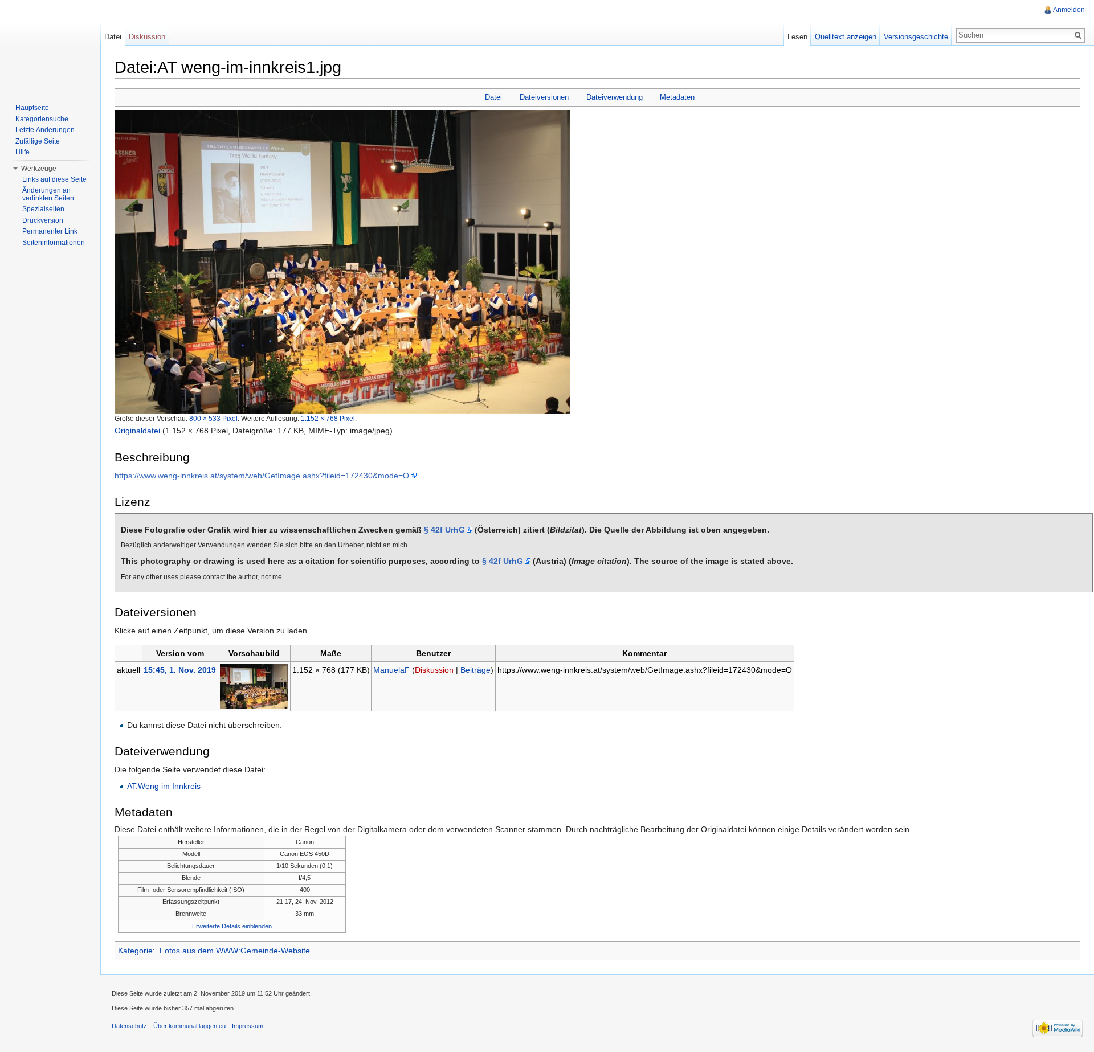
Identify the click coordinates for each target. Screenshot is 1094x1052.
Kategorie (135, 950)
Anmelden (1069, 10)
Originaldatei (137, 430)
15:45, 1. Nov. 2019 (180, 669)
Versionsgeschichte (916, 36)
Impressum (247, 1025)
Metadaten (677, 97)
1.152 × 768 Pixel (328, 418)
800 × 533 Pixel (213, 418)
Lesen (797, 36)
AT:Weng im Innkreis (164, 786)
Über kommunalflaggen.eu (189, 1025)
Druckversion (42, 220)
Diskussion (434, 669)
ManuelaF (391, 669)
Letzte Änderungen (45, 130)
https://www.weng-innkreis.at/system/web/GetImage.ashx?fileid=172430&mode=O (262, 475)
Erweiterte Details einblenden (232, 926)
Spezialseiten (43, 209)
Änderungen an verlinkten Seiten (48, 194)
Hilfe (22, 152)
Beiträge (475, 669)
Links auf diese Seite (54, 179)
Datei (493, 97)
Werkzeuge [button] (38, 169)
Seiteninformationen (53, 243)
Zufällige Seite (37, 141)
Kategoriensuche (41, 119)
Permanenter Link (49, 231)
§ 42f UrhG (444, 529)
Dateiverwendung (614, 97)
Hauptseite (32, 108)
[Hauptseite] (50, 45)
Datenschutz (129, 1025)
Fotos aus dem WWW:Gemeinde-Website (235, 950)
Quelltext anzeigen (845, 36)
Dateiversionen (544, 97)
